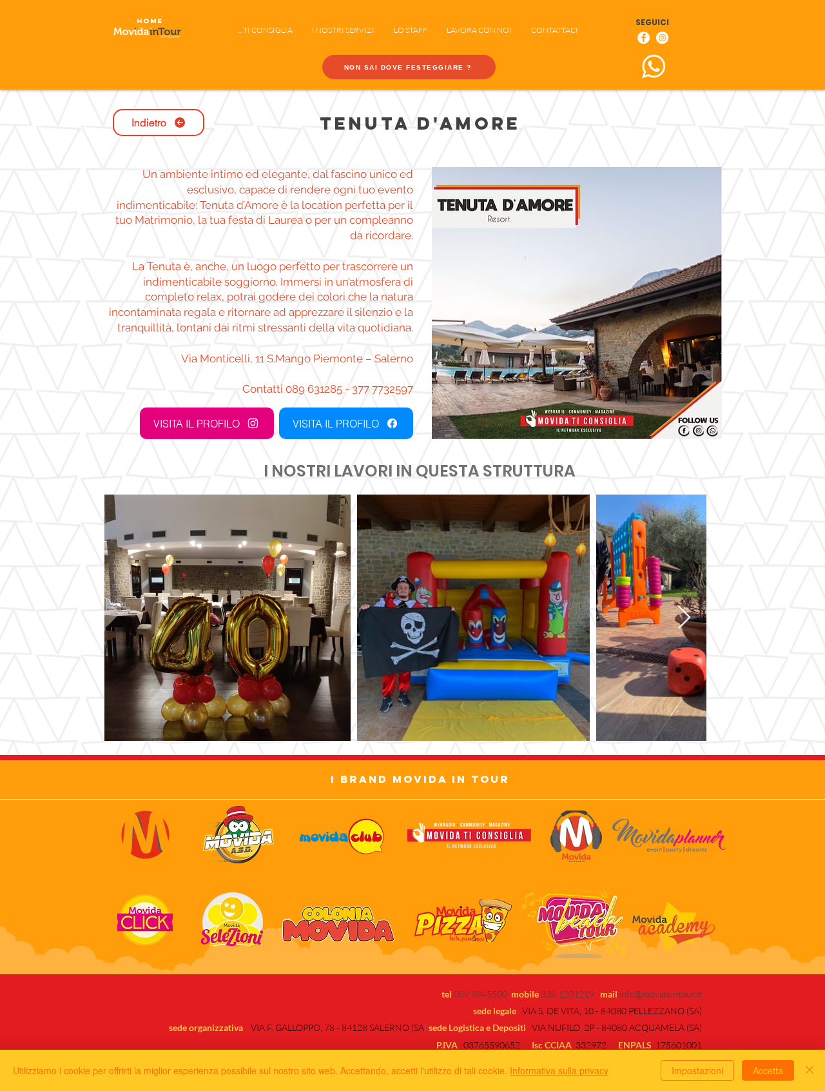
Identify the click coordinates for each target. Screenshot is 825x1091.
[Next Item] (684, 618)
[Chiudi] (809, 1070)
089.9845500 (480, 993)
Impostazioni (697, 1070)
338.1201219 (570, 993)
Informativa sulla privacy (559, 1070)
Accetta (768, 1070)
